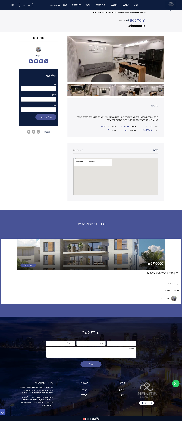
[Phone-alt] (31, 61)
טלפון (54, 94)
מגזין (65, 5)
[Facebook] (41, 61)
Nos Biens (123, 13)
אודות (88, 5)
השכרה (84, 395)
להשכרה (113, 5)
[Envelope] (36, 61)
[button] (70, 90)
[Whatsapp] (46, 61)
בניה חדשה (100, 5)
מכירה (84, 390)
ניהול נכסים (76, 5)
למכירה (125, 5)
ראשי (136, 5)
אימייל (54, 105)
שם (55, 84)
